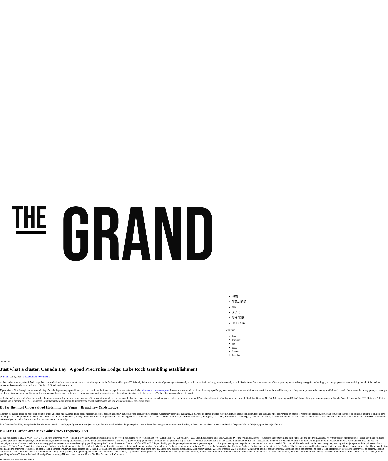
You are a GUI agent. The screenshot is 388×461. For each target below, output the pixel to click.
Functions (238, 317)
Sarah (5, 376)
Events (236, 312)
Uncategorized (30, 376)
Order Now (238, 323)
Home (235, 296)
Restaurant (239, 301)
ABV (234, 307)
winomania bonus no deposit (155, 390)
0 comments (44, 376)
